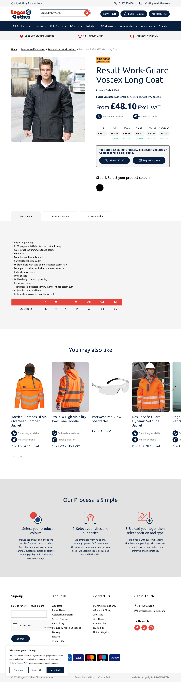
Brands (163, 26)
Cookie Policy (105, 677)
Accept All (55, 670)
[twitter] (144, 628)
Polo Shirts (56, 26)
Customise (18, 670)
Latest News (58, 610)
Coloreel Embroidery (62, 614)
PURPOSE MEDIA (160, 677)
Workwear (107, 26)
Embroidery (58, 623)
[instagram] (151, 628)
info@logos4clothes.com (152, 611)
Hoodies (38, 26)
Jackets (90, 26)
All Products (20, 26)
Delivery (56, 632)
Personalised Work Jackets (62, 49)
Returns (56, 636)
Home (14, 49)
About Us (57, 606)
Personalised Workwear (33, 49)
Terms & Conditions (85, 677)
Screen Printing (60, 619)
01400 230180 (116, 160)
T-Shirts (74, 26)
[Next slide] (21, 456)
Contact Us (58, 641)
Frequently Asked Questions (66, 628)
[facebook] (137, 628)
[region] (37, 661)
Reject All (36, 670)
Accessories (126, 26)
